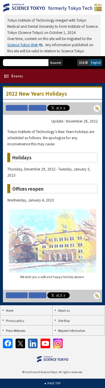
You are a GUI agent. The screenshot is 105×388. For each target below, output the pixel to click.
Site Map (64, 320)
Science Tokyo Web (22, 44)
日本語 (83, 62)
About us (64, 310)
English (96, 62)
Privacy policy (15, 320)
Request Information (71, 330)
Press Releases (15, 330)
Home (9, 310)
